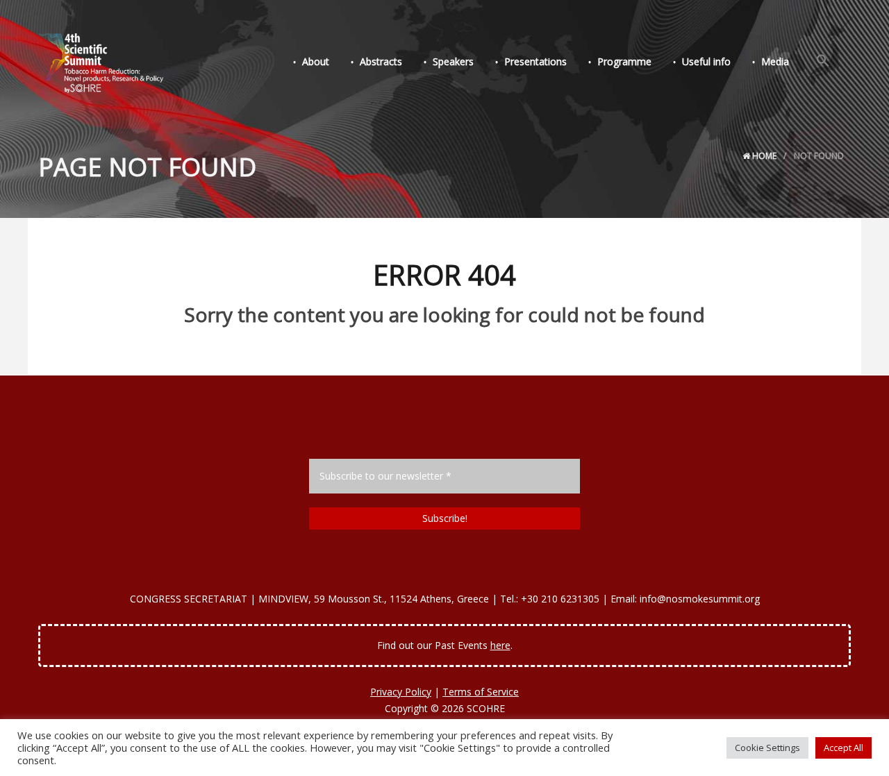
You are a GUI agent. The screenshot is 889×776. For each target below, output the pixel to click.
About (315, 61)
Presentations (535, 61)
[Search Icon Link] (823, 61)
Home (763, 156)
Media (775, 61)
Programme (624, 61)
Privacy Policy (400, 691)
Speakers (453, 61)
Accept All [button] (843, 747)
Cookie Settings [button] (767, 747)
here (500, 645)
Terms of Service (480, 691)
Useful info (706, 61)
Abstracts (381, 61)
